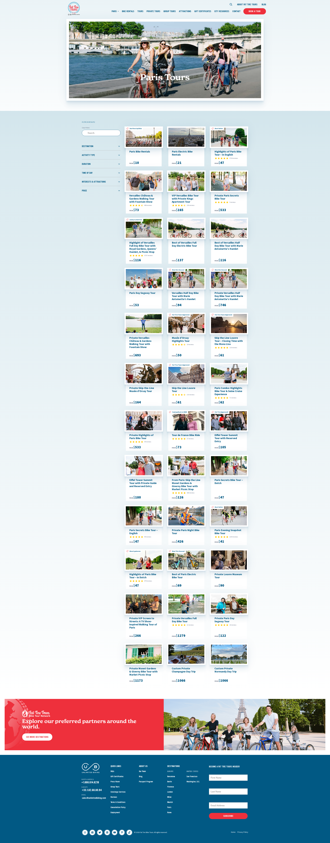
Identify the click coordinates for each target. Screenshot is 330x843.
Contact (236, 11)
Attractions (185, 11)
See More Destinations (37, 737)
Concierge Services (118, 792)
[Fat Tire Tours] (74, 8)
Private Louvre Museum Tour (228, 576)
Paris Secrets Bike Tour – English (143, 531)
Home (233, 832)
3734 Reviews (233, 158)
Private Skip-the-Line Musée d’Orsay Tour (141, 389)
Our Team (142, 771)
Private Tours (153, 11)
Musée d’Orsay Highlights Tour (181, 339)
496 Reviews (148, 205)
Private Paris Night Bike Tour (185, 531)
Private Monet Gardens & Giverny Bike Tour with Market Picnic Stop (143, 671)
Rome (169, 812)
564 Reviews (190, 493)
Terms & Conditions (118, 802)
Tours (140, 11)
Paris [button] (114, 11)
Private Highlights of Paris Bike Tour (141, 436)
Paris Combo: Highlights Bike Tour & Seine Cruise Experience (228, 391)
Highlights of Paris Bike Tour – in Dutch (142, 576)
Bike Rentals (128, 11)
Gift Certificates (202, 11)
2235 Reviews (233, 537)
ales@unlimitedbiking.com (94, 798)
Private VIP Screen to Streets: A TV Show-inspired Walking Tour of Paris (143, 623)
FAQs (112, 771)
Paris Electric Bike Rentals (182, 153)
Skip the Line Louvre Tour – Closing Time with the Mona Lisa (228, 341)
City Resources (221, 11)
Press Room (115, 781)
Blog (264, 4)
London (170, 792)
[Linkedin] (107, 832)
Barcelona (171, 776)
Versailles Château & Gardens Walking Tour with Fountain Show (141, 198)
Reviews (114, 797)
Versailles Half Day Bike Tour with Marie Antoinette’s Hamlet (185, 296)
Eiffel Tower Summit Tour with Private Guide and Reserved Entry (143, 483)
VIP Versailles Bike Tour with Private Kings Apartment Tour (185, 198)
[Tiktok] (129, 832)
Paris (169, 807)
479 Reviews (148, 581)
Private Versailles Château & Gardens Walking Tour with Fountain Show (140, 342)
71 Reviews (232, 398)
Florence (170, 786)
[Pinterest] (122, 832)
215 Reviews (190, 395)
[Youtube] (115, 832)
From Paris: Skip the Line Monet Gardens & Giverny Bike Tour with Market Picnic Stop (186, 484)
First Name (215, 772)
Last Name (214, 786)
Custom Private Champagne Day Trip (184, 670)
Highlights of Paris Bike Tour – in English (227, 153)
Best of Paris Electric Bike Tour (184, 576)
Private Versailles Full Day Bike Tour (184, 620)
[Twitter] (100, 832)
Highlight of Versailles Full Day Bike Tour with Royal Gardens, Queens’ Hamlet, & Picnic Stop (143, 247)
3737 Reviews (148, 255)
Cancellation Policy (118, 807)
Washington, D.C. (193, 781)
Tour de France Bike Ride (186, 435)
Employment (115, 812)
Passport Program (146, 781)
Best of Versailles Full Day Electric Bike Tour (184, 244)
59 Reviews (147, 442)
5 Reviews (232, 202)
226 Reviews (190, 205)
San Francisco (192, 776)
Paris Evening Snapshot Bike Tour (227, 531)
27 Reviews (190, 439)
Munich (170, 802)
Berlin (169, 781)
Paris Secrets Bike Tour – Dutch (228, 481)
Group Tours (169, 11)
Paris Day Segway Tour (142, 292)
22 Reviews (190, 625)
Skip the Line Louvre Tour (183, 389)
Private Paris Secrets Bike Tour (226, 197)
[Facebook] (92, 832)
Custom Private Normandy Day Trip (225, 670)
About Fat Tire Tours (247, 4)
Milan (169, 797)
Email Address (216, 799)
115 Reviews (233, 347)
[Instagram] (85, 832)
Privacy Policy (242, 832)
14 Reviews (190, 344)
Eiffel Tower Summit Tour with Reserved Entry (226, 438)
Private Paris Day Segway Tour (224, 620)
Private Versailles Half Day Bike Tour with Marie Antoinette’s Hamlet (228, 296)
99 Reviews (147, 537)
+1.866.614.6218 (90, 782)
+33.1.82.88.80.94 (92, 790)
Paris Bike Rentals (139, 151)
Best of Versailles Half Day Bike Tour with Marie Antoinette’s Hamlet (228, 245)
